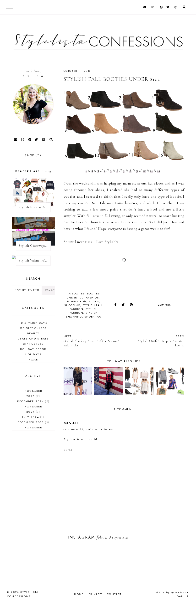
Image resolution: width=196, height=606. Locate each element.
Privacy (95, 594)
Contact (114, 594)
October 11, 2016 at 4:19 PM (88, 429)
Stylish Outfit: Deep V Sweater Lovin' (161, 340)
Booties (78, 293)
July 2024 (32, 417)
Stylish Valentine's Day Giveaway (34, 260)
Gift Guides (33, 344)
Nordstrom (77, 301)
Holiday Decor (33, 349)
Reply (68, 450)
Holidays (33, 354)
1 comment (164, 305)
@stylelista (118, 537)
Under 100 (92, 316)
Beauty (33, 333)
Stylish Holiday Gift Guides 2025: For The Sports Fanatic (34, 207)
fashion (93, 297)
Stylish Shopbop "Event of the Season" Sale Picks (91, 340)
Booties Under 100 (83, 295)
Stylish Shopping (82, 314)
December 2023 (32, 422)
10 (144, 170)
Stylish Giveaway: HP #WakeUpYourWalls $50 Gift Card (34, 246)
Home (33, 359)
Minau (71, 423)
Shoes (94, 301)
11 (151, 170)
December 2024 (32, 401)
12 (158, 170)
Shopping (72, 305)
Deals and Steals (33, 338)
